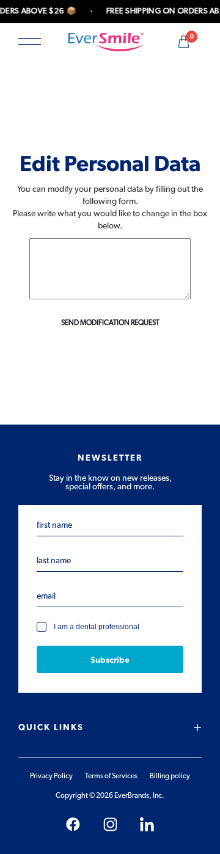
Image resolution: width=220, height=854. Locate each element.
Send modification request (110, 322)
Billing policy (170, 775)
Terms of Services (111, 775)
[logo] (105, 41)
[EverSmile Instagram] (110, 824)
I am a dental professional (96, 627)
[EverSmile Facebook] (73, 824)
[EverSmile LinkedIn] (147, 824)
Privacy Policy (51, 775)
